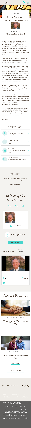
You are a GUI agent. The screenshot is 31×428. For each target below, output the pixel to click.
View (19, 225)
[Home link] (5, 2)
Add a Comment (9, 283)
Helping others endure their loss (15, 355)
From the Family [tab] (21, 250)
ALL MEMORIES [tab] (8, 251)
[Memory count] (8, 206)
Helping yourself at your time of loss (15, 321)
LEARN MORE (15, 329)
